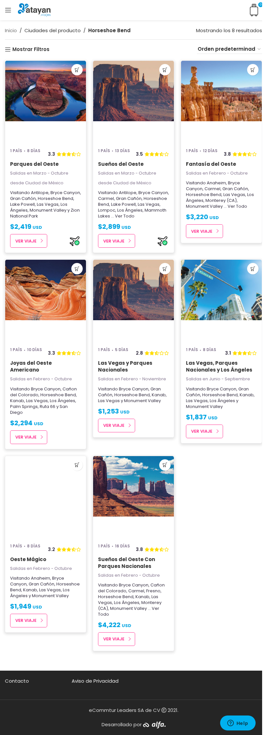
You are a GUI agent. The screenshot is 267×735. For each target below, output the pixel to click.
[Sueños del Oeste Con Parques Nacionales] (133, 496)
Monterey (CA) (221, 200)
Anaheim (216, 183)
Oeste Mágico (28, 559)
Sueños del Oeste (121, 164)
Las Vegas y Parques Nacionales (125, 366)
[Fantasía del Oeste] (221, 101)
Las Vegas (48, 204)
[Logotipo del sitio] (34, 9)
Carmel (106, 198)
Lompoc (106, 210)
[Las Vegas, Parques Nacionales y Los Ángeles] (221, 300)
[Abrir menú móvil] (8, 10)
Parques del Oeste (34, 164)
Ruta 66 (47, 406)
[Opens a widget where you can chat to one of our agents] (238, 723)
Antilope (40, 193)
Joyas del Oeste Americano (31, 366)
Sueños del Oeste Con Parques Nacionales (126, 563)
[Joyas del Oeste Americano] (45, 300)
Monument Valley (48, 210)
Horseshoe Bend (55, 198)
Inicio (11, 30)
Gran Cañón (23, 198)
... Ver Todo (122, 216)
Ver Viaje (25, 241)
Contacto (17, 680)
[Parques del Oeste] (45, 101)
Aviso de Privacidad (95, 680)
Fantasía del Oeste (211, 164)
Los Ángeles (130, 210)
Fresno (153, 591)
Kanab (17, 401)
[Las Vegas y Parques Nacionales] (133, 300)
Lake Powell (22, 204)
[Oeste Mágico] (45, 496)
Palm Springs (24, 406)
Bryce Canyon (65, 193)
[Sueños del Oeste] (133, 101)
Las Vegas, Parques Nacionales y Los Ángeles (219, 366)
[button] (77, 69)
